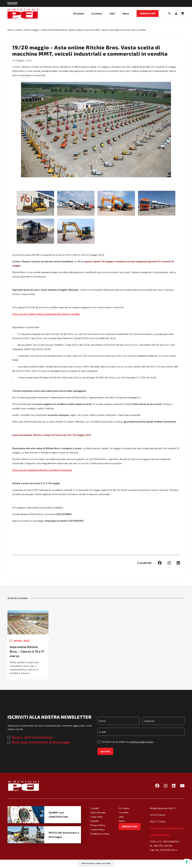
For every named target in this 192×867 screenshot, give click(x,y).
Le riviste (96, 13)
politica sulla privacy (142, 741)
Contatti (94, 808)
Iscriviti (105, 751)
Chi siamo (78, 13)
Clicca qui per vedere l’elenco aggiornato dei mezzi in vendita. (46, 314)
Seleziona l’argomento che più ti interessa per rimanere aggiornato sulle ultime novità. (50, 727)
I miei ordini (96, 816)
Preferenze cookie (99, 833)
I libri (112, 13)
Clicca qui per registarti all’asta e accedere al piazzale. (42, 470)
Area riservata (97, 812)
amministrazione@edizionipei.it (167, 828)
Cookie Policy (97, 829)
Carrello (94, 820)
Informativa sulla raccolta (96, 863)
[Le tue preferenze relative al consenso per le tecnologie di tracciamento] (187, 862)
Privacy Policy (97, 825)
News (126, 13)
